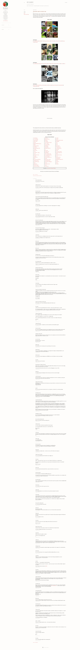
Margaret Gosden (36, 160)
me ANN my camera (59, 151)
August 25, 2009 (38, 588)
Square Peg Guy (58, 157)
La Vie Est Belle (36, 139)
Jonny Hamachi (36, 140)
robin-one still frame (36, 166)
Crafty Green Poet (47, 163)
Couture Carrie (38, 631)
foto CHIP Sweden (36, 161)
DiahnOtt (38, 86)
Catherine (37, 204)
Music (24, 13)
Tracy (36, 569)
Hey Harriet (30, 2)
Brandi (36, 598)
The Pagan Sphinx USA (48, 157)
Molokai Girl (35, 157)
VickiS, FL (57, 161)
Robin (56, 63)
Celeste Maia (37, 576)
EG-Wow (59, 63)
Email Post (36, 174)
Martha (44, 85)
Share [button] (24, 9)
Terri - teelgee (47, 143)
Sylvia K (37, 274)
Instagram (42, 5)
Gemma (35, 142)
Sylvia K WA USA (36, 154)
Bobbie (35, 144)
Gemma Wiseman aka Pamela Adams (41, 196)
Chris (34, 162)
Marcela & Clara (47, 139)
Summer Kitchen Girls (37, 148)
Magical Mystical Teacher (59, 140)
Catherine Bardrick (36, 145)
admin (36, 467)
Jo (45, 149)
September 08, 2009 (38, 640)
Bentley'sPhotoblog (54, 85)
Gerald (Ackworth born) (37, 159)
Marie (36, 507)
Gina (36, 638)
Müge (57, 153)
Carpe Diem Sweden (59, 154)
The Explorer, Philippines (48, 161)
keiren (36, 241)
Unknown (37, 609)
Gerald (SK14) (37, 323)
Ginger (57, 150)
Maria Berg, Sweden (48, 159)
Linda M (57, 163)
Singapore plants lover (59, 152)
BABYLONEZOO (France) (37, 143)
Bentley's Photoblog (39, 220)
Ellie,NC (35, 85)
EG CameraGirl (38, 261)
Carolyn (62, 63)
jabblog (37, 344)
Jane (64, 63)
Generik (47, 85)
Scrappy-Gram (47, 151)
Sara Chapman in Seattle (48, 142)
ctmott (35, 153)
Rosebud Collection (38, 267)
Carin (36, 520)
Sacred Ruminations (54, 585)
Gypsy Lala (35, 150)
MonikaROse (47, 152)
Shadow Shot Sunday (26, 14)
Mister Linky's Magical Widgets (51, 168)
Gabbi (36, 539)
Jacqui (46, 162)
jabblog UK (35, 163)
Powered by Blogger (46, 647)
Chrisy (36, 432)
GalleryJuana (37, 184)
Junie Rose (57, 149)
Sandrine (41, 63)
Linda (36, 555)
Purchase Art (31, 5)
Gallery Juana (35, 141)
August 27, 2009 (38, 623)
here (50, 16)
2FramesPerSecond (47, 160)
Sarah (36, 371)
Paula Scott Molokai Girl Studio (40, 289)
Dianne (46, 158)
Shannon (50, 85)
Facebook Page (46, 5)
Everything (46, 141)
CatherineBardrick (60, 85)
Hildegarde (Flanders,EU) (59, 159)
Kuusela (49, 63)
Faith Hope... (46, 145)
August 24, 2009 (38, 524)
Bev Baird (46, 150)
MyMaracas (37, 254)
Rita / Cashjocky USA (48, 153)
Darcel (57, 160)
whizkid (35, 149)
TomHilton (34, 86)
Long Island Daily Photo (48, 154)
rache (57, 143)
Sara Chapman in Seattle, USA (40, 364)
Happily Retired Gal (47, 148)
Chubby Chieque (38, 313)
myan (36, 532)
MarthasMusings (45, 63)
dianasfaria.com (38, 413)
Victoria (37, 494)
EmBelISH (57, 141)
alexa (57, 142)
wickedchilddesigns (58, 148)
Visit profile (5, 20)
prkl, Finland (58, 145)
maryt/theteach (58, 158)
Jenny (57, 162)
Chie (34, 158)
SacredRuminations (36, 63)
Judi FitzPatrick (38, 590)
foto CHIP (37, 339)
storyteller (37, 583)
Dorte (57, 144)
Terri (36, 359)
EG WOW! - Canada (37, 152)
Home (28, 5)
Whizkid (36, 42)
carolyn (57, 139)
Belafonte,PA (52, 63)
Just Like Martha (47, 144)
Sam (36, 306)
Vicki (34, 151)
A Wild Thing (37, 376)
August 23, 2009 (38, 182)
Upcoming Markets (37, 5)
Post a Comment (35, 642)
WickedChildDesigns (39, 85)
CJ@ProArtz (46, 166)
